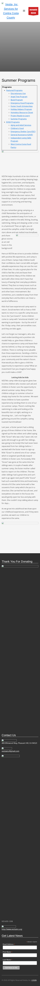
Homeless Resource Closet (22, 112)
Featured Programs (14, 90)
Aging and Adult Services (21, 125)
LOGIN (34, 980)
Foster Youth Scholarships (22, 106)
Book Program (17, 100)
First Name (7, 952)
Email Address (9, 944)
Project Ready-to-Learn (20, 115)
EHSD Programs (13, 122)
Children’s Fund (17, 128)
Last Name (7, 960)
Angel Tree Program (19, 96)
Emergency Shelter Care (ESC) (23, 131)
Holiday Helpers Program (21, 109)
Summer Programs (19, 119)
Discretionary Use (18, 93)
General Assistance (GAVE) (22, 135)
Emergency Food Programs (22, 103)
